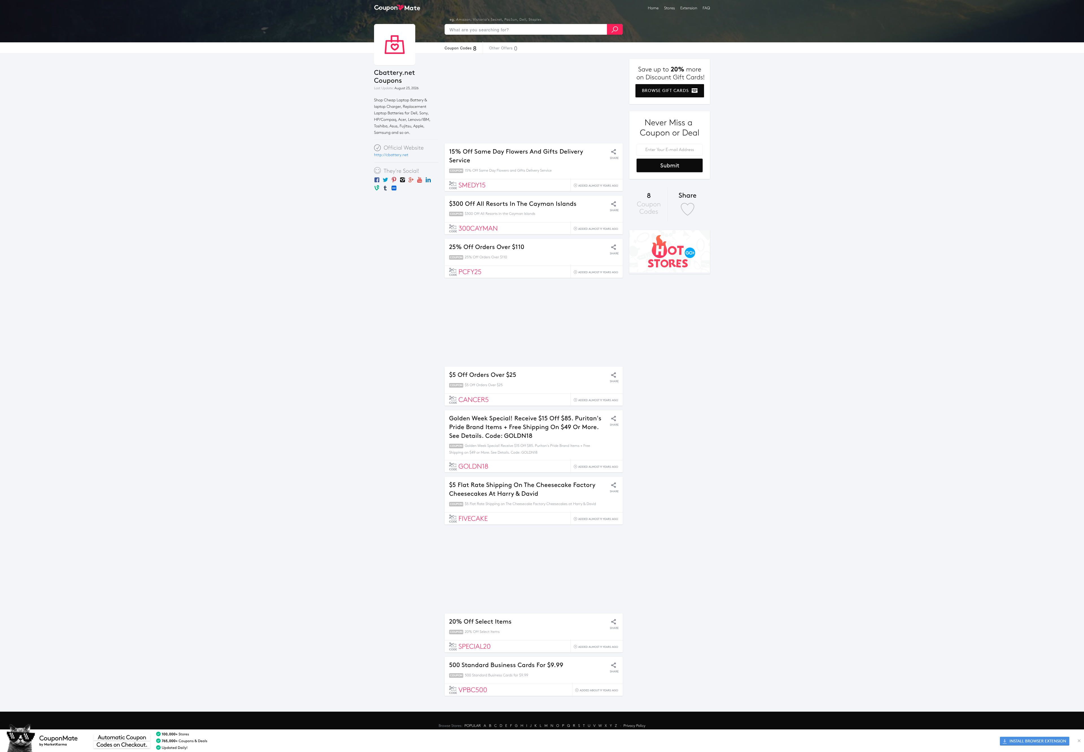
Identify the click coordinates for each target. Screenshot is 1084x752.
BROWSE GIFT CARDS (666, 90)
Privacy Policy (635, 725)
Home (653, 8)
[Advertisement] (534, 98)
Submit (669, 165)
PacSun (510, 20)
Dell (522, 20)
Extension (688, 8)
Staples (535, 20)
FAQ (706, 8)
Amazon (463, 20)
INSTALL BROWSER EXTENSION (1037, 741)
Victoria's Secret (487, 20)
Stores (669, 8)
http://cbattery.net (391, 154)
